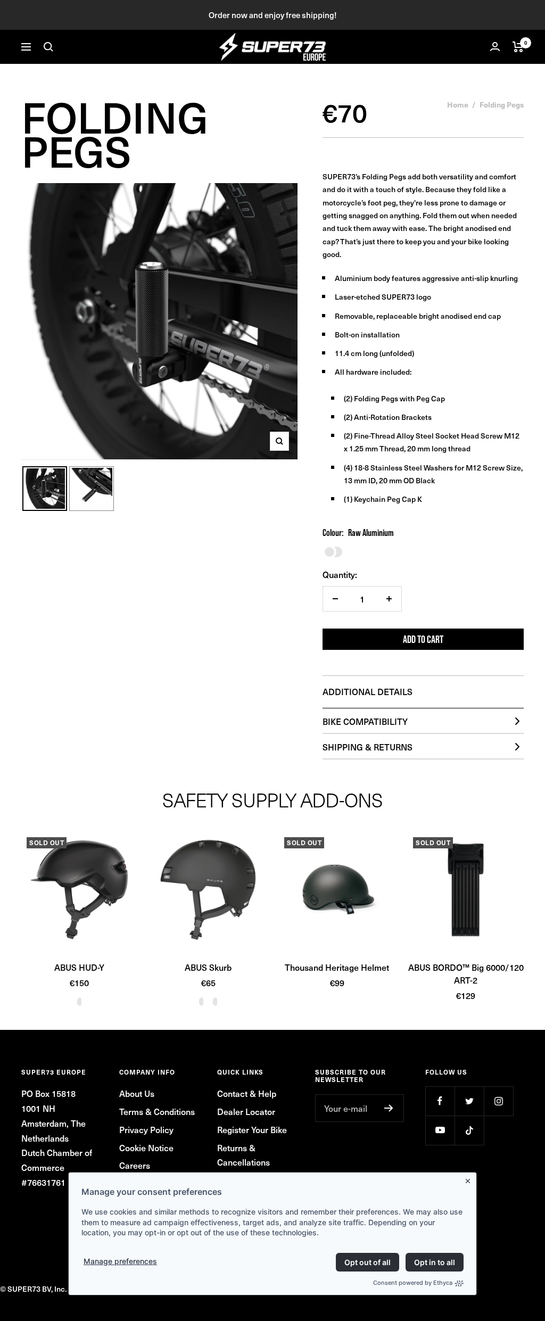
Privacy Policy (146, 1129)
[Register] (388, 1108)
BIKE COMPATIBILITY (365, 721)
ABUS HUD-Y (79, 967)
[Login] (495, 46)
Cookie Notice (146, 1147)
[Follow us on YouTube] (440, 1130)
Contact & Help (246, 1093)
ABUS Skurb (208, 967)
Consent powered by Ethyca (412, 1282)
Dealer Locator (246, 1111)
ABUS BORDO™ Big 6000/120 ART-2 (466, 973)
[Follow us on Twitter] (469, 1101)
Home (457, 104)
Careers (134, 1165)
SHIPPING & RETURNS (367, 747)
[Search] (48, 47)
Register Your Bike (252, 1129)
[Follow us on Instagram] (498, 1101)
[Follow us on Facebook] (440, 1101)
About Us (136, 1093)
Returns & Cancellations (243, 1155)
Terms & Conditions (157, 1111)
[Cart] (518, 47)
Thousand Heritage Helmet (337, 967)
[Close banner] (470, 1179)
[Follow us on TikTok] (469, 1130)
